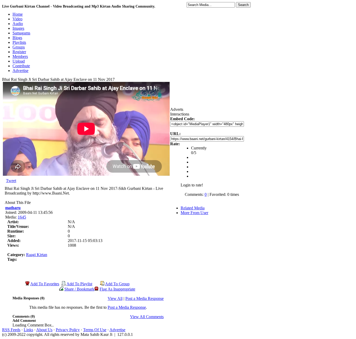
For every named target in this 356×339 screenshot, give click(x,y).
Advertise (117, 330)
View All (115, 298)
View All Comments (147, 316)
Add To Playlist (79, 284)
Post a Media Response (144, 298)
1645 (22, 217)
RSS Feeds (11, 330)
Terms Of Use (94, 330)
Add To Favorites (44, 284)
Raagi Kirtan (36, 254)
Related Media (193, 208)
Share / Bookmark (79, 289)
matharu (13, 207)
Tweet (11, 180)
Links (28, 330)
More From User (194, 212)
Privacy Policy (68, 330)
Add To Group (117, 284)
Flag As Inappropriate (117, 289)
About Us (44, 330)
